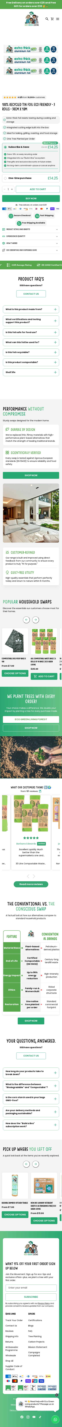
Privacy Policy (44, 1303)
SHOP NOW (31, 475)
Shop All (9, 1360)
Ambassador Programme (11, 1349)
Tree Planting (35, 1336)
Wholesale (10, 1355)
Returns (9, 1341)
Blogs (30, 1325)
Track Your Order (14, 1320)
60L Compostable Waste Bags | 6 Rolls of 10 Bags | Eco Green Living (43, 661)
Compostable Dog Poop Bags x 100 (14, 660)
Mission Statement (37, 1347)
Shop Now (31, 728)
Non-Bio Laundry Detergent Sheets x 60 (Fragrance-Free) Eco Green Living (43, 1206)
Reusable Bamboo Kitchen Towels (15, 1203)
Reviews (9, 1331)
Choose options (15, 673)
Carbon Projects (36, 1341)
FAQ (30, 1331)
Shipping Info (11, 1336)
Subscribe (31, 1297)
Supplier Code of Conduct (13, 1368)
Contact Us (11, 1325)
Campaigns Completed (34, 1354)
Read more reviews (31, 884)
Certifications (35, 1320)
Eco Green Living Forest (31, 719)
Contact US (31, 294)
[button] (57, 19)
